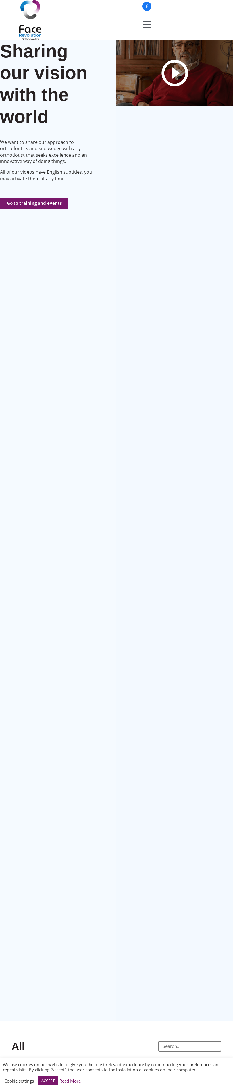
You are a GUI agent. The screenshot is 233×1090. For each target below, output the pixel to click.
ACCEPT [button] (48, 1080)
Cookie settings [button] (19, 1080)
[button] (175, 73)
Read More (70, 1080)
